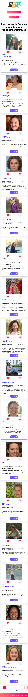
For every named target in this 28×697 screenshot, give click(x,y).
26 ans (15, 667)
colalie (3, 666)
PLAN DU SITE (16, 695)
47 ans (7, 260)
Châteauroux (5, 382)
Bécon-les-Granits (7, 300)
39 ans (10, 341)
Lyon (3, 504)
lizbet (3, 503)
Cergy (3, 545)
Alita (3, 584)
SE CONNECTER (14, 16)
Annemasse (5, 464)
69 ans (7, 504)
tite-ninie (4, 340)
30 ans (9, 97)
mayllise (4, 258)
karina (3, 421)
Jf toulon (4, 136)
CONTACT (24, 695)
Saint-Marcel (5, 586)
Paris (3, 423)
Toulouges (4, 627)
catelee (4, 625)
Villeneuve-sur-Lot (7, 667)
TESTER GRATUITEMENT (14, 12)
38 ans (9, 219)
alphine (4, 544)
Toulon (3, 137)
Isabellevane (5, 95)
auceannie (4, 381)
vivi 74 (3, 462)
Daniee (4, 177)
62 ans (12, 586)
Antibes (4, 178)
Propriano (4, 341)
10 (17, 691)
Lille (3, 260)
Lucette (4, 299)
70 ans (14, 300)
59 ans (9, 178)
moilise (4, 217)
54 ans (10, 627)
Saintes (4, 219)
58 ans (7, 423)
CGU (10, 695)
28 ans (8, 137)
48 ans (8, 545)
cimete (3, 54)
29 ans (12, 382)
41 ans (11, 464)
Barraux (4, 56)
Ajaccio (4, 97)
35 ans (9, 56)
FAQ (6, 695)
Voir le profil (14, 70)
